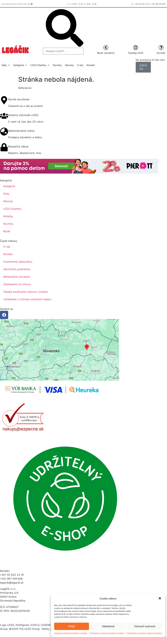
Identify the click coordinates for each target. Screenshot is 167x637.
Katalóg (8, 216)
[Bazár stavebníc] (105, 47)
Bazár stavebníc (106, 52)
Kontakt (161, 52)
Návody (69, 65)
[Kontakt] (161, 47)
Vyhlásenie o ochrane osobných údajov (107, 633)
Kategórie (9, 186)
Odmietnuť (108, 626)
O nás (80, 65)
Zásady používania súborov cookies (70, 633)
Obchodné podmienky (16, 269)
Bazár (6, 231)
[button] (160, 599)
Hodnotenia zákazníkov (17, 261)
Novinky (57, 65)
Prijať (71, 626)
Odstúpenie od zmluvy (17, 284)
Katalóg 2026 (135, 52)
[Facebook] (4, 315)
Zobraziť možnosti (144, 626)
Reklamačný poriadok (16, 276)
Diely (6, 193)
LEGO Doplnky (12, 208)
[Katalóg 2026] (135, 47)
